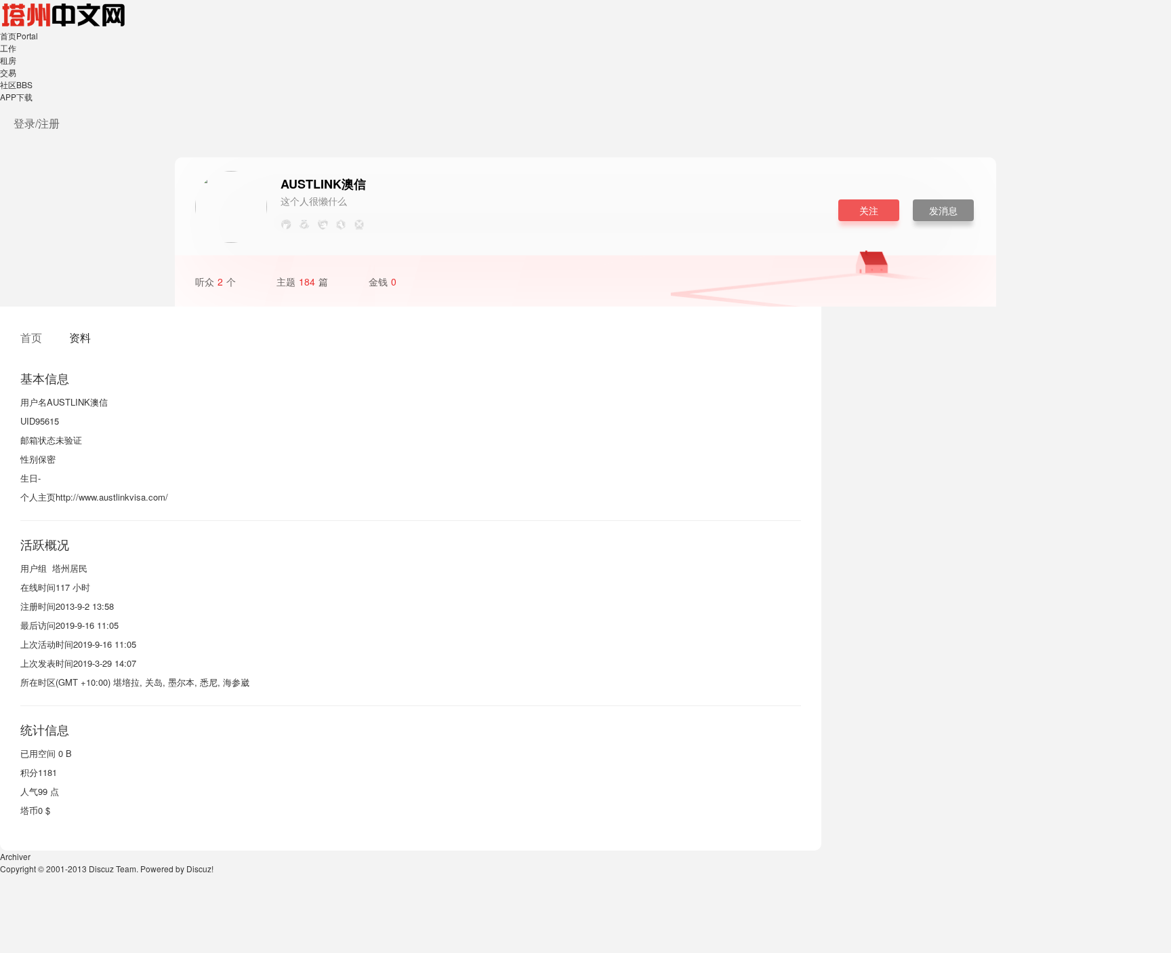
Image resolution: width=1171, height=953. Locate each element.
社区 (16, 84)
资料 (80, 337)
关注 (868, 210)
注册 (49, 123)
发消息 (943, 210)
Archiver (15, 856)
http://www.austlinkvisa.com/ (112, 496)
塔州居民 (69, 568)
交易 (8, 72)
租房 (8, 60)
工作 (8, 48)
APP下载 (16, 96)
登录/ (26, 123)
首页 (19, 35)
